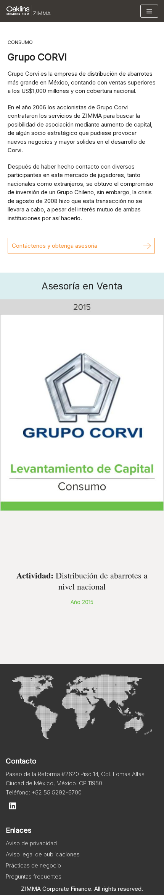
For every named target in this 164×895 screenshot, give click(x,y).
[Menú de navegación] (149, 11)
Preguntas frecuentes (33, 876)
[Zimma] (28, 10)
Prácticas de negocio (33, 865)
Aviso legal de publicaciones (43, 854)
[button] (81, 245)
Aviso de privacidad (31, 843)
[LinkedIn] (12, 806)
